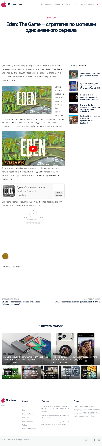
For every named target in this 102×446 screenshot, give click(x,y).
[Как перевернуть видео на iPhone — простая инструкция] (51, 372)
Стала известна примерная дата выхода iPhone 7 (77, 302)
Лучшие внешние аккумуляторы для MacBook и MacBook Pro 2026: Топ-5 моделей (55, 408)
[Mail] (86, 440)
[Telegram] (94, 440)
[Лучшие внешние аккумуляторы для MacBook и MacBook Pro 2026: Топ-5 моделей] (26, 349)
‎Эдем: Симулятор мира (31, 187)
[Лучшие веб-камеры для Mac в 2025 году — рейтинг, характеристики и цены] (70, 372)
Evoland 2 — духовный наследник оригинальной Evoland (90, 119)
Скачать (58, 192)
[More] (81, 40)
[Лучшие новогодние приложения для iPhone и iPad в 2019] (73, 86)
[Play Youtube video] (33, 148)
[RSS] (90, 440)
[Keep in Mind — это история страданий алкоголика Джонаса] (73, 97)
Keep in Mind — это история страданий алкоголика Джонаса (89, 97)
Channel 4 (31, 191)
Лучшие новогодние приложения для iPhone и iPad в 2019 (90, 86)
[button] (98, 4)
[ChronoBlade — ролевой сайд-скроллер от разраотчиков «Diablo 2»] (73, 108)
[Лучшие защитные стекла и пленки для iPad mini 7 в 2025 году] (90, 372)
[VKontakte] (98, 440)
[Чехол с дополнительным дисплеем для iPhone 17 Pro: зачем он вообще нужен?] (75, 349)
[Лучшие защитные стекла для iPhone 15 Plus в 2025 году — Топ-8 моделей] (11, 372)
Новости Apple (59, 354)
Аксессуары (8, 354)
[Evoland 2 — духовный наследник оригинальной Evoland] (73, 119)
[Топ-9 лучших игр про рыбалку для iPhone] (73, 74)
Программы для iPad (30, 369)
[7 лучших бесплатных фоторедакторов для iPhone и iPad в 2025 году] (31, 372)
